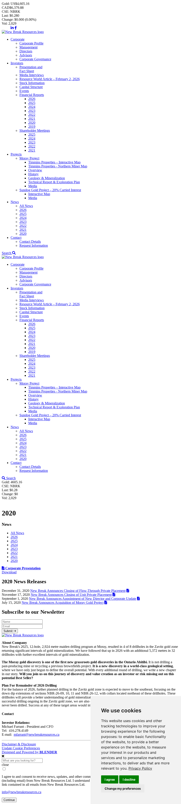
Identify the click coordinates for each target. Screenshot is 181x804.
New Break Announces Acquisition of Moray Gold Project (63, 602)
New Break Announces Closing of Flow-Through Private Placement (78, 591)
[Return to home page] (23, 32)
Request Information (33, 245)
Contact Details (30, 241)
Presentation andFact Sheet (30, 69)
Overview (35, 170)
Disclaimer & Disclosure (19, 744)
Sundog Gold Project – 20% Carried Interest (50, 190)
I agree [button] (110, 779)
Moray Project (29, 158)
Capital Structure (31, 87)
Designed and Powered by (29, 752)
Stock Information (32, 83)
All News (26, 206)
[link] (140, 768)
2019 (31, 126)
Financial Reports (31, 95)
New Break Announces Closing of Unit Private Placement (71, 595)
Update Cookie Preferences (21, 748)
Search (7, 253)
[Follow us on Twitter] (6, 28)
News (15, 202)
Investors (17, 63)
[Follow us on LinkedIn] (12, 28)
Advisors (25, 55)
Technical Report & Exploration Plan (54, 182)
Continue (9, 800)
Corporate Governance (35, 59)
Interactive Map (39, 194)
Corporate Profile (31, 43)
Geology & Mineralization (46, 178)
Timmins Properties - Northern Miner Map (57, 166)
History (33, 174)
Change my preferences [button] (123, 788)
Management (28, 47)
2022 (31, 115)
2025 (31, 103)
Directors (25, 51)
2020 (31, 122)
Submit (8, 631)
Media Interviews (31, 75)
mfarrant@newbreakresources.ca (36, 734)
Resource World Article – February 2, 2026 (49, 79)
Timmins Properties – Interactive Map (54, 162)
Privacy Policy (140, 768)
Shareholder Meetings (34, 130)
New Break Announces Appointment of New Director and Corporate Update (82, 598)
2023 (31, 111)
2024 (31, 107)
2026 (31, 99)
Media (32, 186)
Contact (16, 237)
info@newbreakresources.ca (21, 792)
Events (24, 91)
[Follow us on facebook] (16, 28)
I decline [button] (129, 779)
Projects (16, 154)
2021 (31, 118)
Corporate (18, 39)
